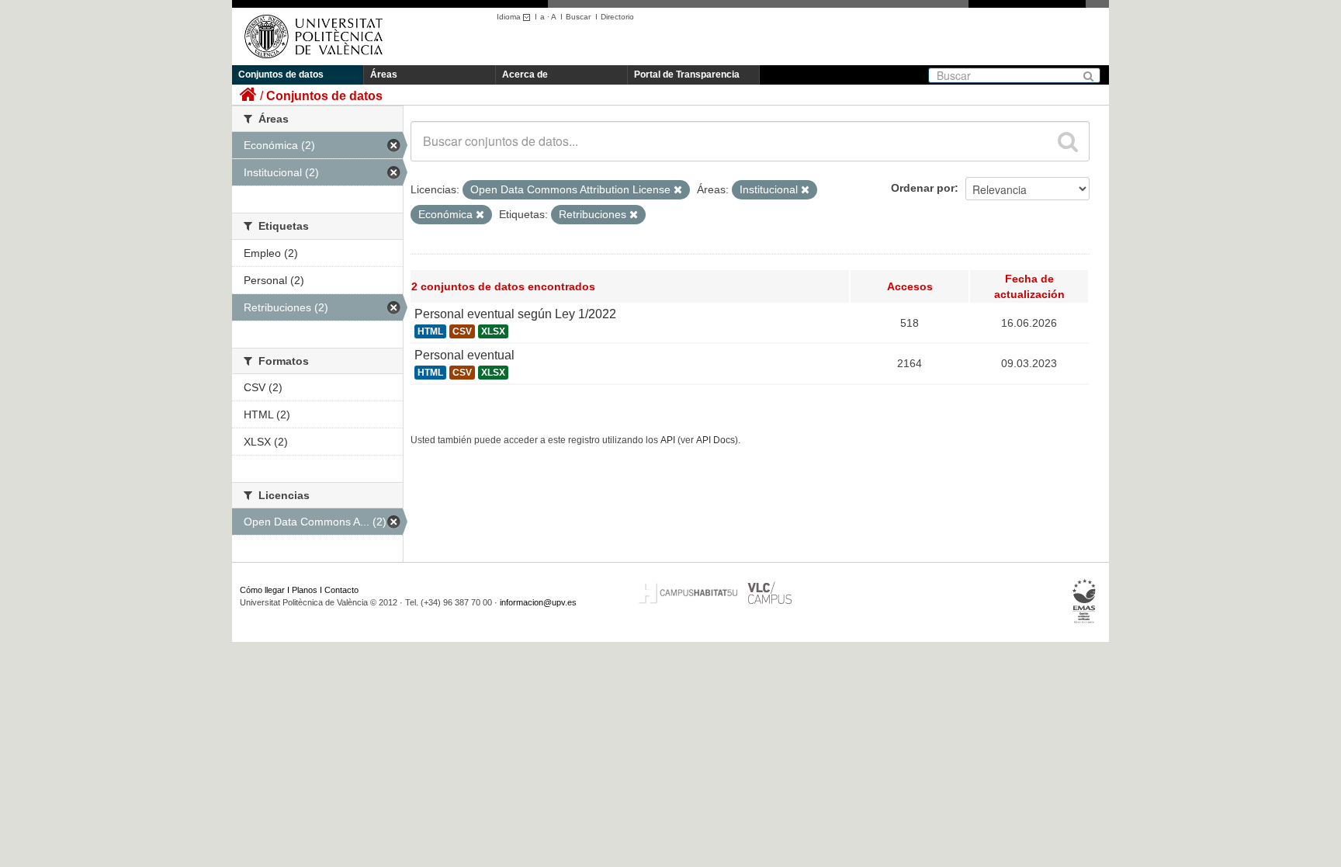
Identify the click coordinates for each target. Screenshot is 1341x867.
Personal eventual (464, 355)
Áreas (383, 74)
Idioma (510, 16)
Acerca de (525, 74)
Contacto (341, 590)
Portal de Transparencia (687, 74)
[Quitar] (678, 190)
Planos (304, 590)
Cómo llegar (262, 590)
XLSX (493, 331)
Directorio (617, 16)
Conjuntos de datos (281, 74)
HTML (430, 331)
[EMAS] (1084, 601)
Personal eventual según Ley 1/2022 (515, 314)
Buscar (578, 16)
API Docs (715, 440)
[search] (1068, 141)
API (667, 440)
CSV (462, 331)
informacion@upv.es (538, 602)
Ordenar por (923, 188)
